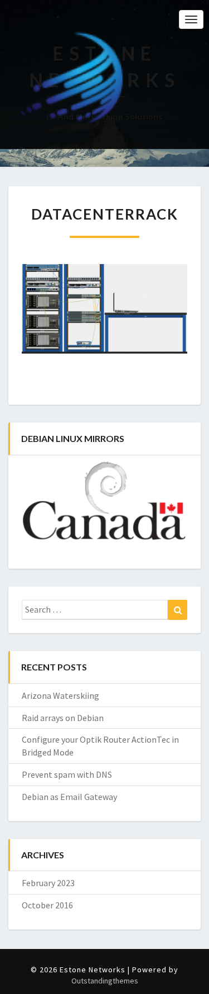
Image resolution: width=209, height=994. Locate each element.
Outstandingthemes (104, 981)
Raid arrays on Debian (63, 717)
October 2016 (47, 905)
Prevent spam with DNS (67, 774)
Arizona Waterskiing (60, 695)
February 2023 (48, 882)
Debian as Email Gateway (69, 796)
